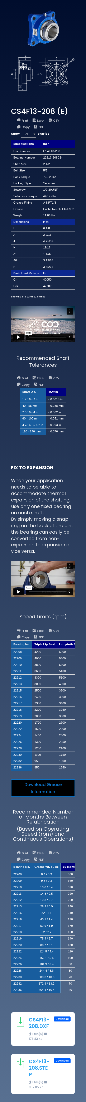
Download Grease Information (43, 788)
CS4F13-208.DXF (39, 1023)
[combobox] (28, 134)
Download (62, 1019)
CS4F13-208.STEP (39, 1068)
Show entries (30, 134)
